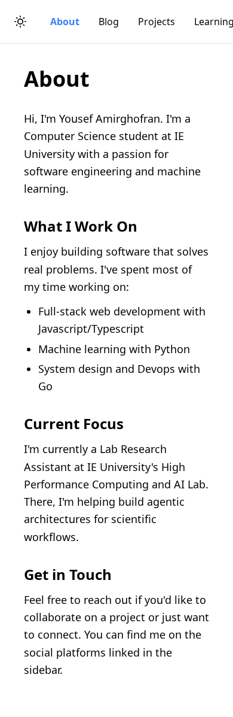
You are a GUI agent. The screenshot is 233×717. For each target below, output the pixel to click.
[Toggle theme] (20, 21)
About (64, 21)
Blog (109, 21)
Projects (156, 21)
